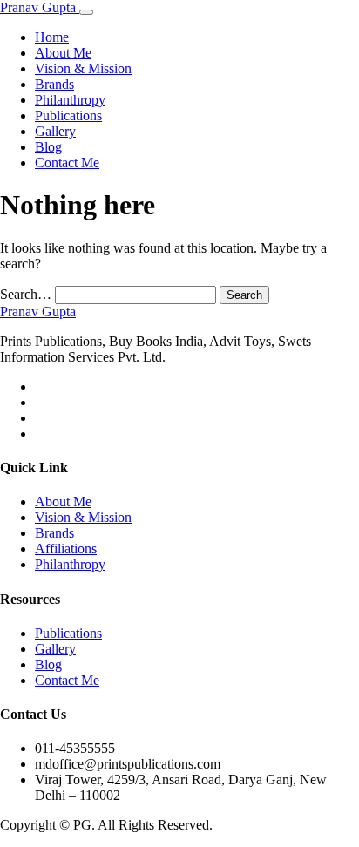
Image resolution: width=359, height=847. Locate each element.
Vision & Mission (83, 68)
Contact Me (67, 162)
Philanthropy (70, 99)
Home (52, 37)
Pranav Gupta (39, 7)
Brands (54, 84)
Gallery (55, 131)
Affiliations (66, 548)
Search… (25, 294)
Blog (48, 146)
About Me (63, 52)
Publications (68, 115)
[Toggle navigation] (86, 12)
